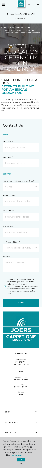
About (17, 27)
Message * (7, 256)
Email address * (9, 211)
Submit (21, 303)
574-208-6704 (21, 18)
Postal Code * (8, 226)
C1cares (27, 27)
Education (10, 433)
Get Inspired (11, 422)
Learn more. (16, 455)
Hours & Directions (21, 364)
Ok (21, 459)
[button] (29, 4)
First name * (8, 141)
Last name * (7, 157)
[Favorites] (33, 4)
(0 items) (38, 4)
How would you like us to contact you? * (19, 181)
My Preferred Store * (11, 242)
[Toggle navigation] (3, 4)
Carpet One (6, 27)
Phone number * (9, 195)
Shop (7, 412)
